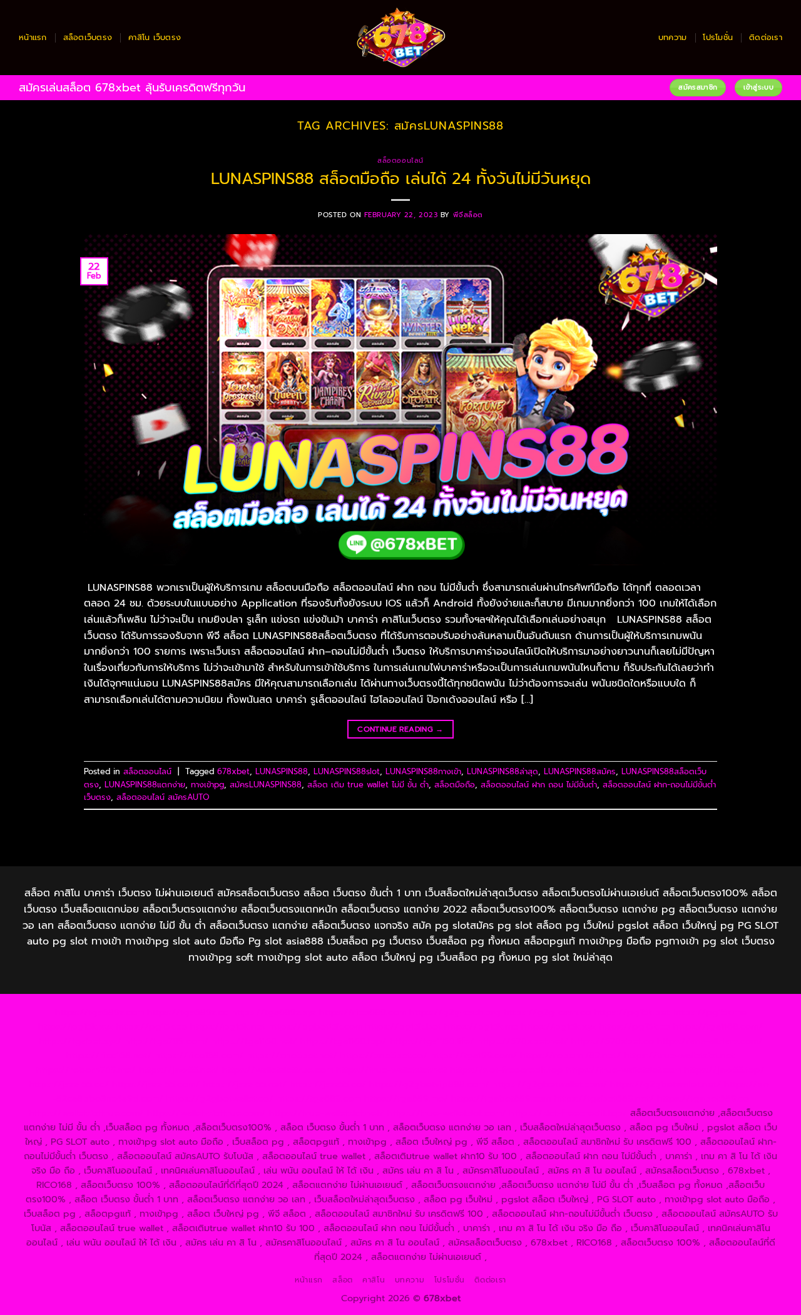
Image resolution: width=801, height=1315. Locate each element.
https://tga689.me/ (406, 1098)
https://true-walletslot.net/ (326, 1113)
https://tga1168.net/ (254, 1041)
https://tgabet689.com (501, 1098)
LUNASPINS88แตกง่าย (145, 785)
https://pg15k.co (151, 1026)
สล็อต (342, 1280)
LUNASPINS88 (281, 771)
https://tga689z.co (187, 1012)
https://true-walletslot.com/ (446, 1113)
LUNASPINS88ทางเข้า (423, 771)
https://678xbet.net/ (522, 1041)
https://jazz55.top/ (724, 1070)
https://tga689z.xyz (274, 1012)
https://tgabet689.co (703, 1098)
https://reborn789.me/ (86, 1070)
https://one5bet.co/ (383, 1055)
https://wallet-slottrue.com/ (206, 1113)
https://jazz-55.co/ (69, 1084)
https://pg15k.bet (632, 1012)
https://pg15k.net (227, 1026)
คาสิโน (373, 1280)
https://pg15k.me (710, 1012)
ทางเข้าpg (207, 785)
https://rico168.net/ (108, 1055)
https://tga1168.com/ (718, 1026)
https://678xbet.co (612, 1041)
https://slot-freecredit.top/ (568, 1113)
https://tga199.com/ (474, 1055)
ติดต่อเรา (765, 37)
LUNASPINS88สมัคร (580, 771)
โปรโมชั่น (718, 37)
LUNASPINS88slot (347, 771)
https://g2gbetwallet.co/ (219, 1098)
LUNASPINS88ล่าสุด (502, 771)
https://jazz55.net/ (179, 1070)
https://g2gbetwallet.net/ (665, 1084)
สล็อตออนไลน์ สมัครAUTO (163, 797)
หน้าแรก (33, 37)
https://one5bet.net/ (292, 1055)
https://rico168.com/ (199, 1055)
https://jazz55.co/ (328, 1084)
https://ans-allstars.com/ (710, 1041)
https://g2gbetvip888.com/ (429, 1084)
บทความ (672, 37)
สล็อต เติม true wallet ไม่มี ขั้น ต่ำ (368, 785)
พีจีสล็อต (468, 215)
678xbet (233, 771)
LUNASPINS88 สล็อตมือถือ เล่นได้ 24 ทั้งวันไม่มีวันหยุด (401, 178)
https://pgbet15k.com (315, 1026)
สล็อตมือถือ (454, 785)
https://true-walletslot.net (679, 1055)
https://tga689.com (319, 1098)
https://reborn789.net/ (570, 1055)
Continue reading (400, 729)
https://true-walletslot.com (623, 1070)
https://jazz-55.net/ (245, 1084)
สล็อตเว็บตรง (88, 37)
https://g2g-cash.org (455, 1012)
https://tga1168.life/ (432, 1041)
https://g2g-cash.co (547, 1012)
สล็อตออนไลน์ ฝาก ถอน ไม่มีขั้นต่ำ (539, 785)
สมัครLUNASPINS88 (266, 785)
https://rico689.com (362, 1012)
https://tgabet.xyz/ (80, 1041)
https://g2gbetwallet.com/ (549, 1084)
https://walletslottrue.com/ (86, 1113)
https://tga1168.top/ (343, 1041)
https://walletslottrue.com (277, 1070)
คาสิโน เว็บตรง (154, 37)
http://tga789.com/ (166, 1041)
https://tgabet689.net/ (604, 1098)
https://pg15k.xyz (75, 1026)
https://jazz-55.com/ (156, 1084)
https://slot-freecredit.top (506, 1070)
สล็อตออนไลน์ (400, 160)
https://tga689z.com (99, 1012)
